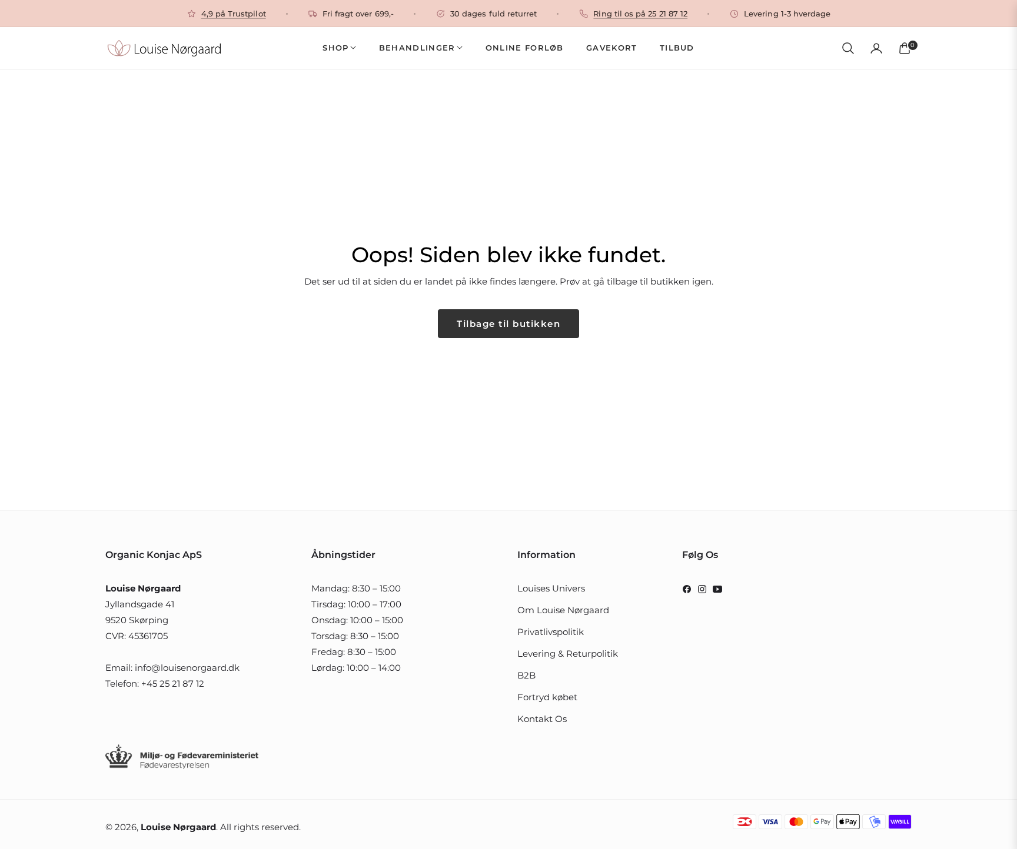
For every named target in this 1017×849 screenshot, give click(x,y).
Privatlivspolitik (550, 631)
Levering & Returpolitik (567, 653)
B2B (526, 675)
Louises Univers (551, 588)
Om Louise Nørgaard (563, 610)
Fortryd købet (547, 697)
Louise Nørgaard (178, 827)
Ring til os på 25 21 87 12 (640, 13)
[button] (848, 48)
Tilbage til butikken (508, 323)
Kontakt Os (542, 718)
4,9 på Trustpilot (233, 13)
